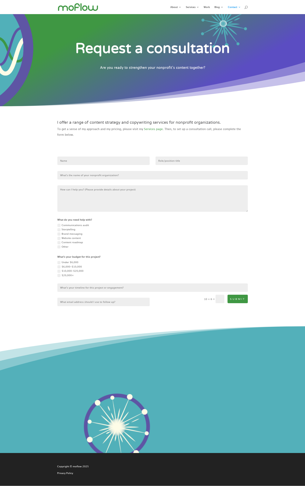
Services (191, 7)
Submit (237, 299)
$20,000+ (68, 275)
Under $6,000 (70, 262)
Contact (232, 7)
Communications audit (75, 225)
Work (207, 7)
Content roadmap (72, 242)
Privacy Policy (65, 473)
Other (65, 246)
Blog (217, 7)
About (174, 7)
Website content (71, 238)
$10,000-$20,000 (72, 270)
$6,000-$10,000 (72, 266)
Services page (153, 129)
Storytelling (68, 229)
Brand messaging (72, 233)
